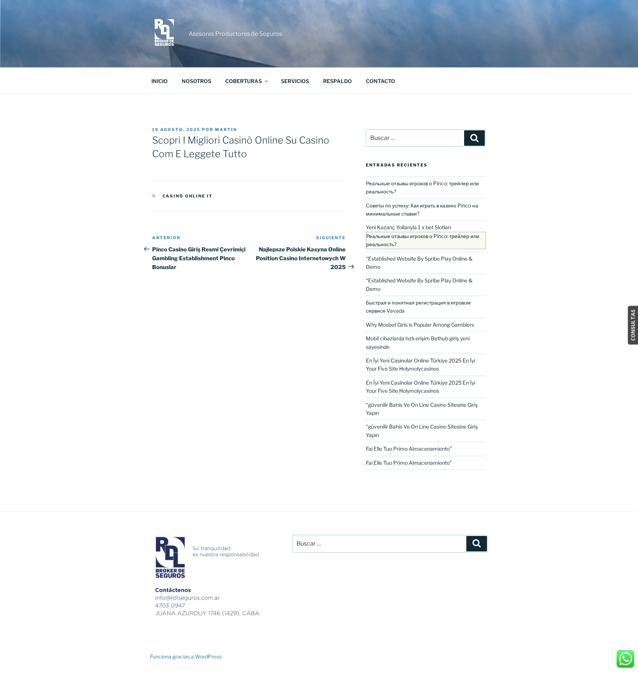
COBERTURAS (243, 81)
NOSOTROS (196, 81)
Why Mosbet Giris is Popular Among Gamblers (420, 324)
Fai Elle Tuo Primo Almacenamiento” (409, 449)
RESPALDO (337, 81)
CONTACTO (380, 81)
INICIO (159, 81)
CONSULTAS (632, 325)
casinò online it (187, 196)
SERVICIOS (295, 81)
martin (226, 129)
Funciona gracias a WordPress (186, 656)
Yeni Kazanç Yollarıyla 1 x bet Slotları (408, 227)
